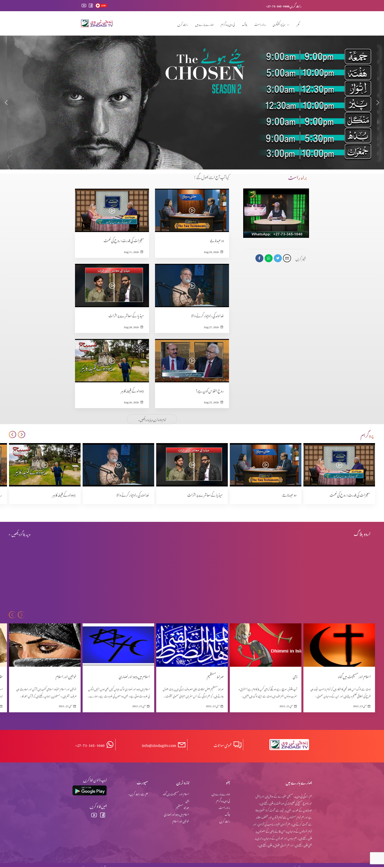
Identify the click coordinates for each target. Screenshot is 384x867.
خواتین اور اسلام (180, 820)
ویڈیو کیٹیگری (279, 23)
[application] (276, 213)
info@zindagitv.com (159, 744)
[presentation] (21, 434)
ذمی (187, 800)
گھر (298, 23)
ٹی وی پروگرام (228, 23)
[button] (6, 102)
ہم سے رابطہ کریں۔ (138, 793)
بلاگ (244, 23)
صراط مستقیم (182, 806)
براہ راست (260, 23)
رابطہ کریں (182, 23)
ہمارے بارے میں (204, 23)
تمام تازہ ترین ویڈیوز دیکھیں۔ (152, 419)
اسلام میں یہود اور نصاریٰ (176, 813)
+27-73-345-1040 (89, 744)
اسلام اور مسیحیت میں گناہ (176, 793)
